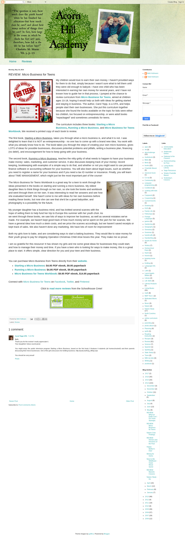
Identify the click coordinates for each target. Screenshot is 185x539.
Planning (148, 328)
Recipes (148, 339)
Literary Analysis (151, 284)
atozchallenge (150, 152)
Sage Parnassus (170, 170)
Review (17, 322)
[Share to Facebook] (43, 319)
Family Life (149, 211)
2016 (147, 377)
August (149, 400)
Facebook (60, 281)
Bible (146, 160)
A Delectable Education (168, 148)
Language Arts (150, 266)
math (146, 293)
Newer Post (13, 401)
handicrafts (149, 235)
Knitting (147, 263)
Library (147, 278)
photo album (149, 326)
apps (146, 147)
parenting (148, 323)
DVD (146, 208)
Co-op (147, 178)
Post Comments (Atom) (27, 405)
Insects (147, 256)
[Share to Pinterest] (46, 319)
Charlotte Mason (151, 168)
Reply (17, 359)
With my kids (149, 358)
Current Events (150, 201)
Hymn (147, 253)
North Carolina (150, 313)
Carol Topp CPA (21, 336)
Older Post (130, 401)
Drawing (148, 206)
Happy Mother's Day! (151, 449)
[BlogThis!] (38, 319)
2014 (147, 383)
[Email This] (35, 319)
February (150, 489)
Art (146, 150)
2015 (147, 380)
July (148, 404)
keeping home (150, 258)
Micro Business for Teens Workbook (36, 273)
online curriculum (151, 318)
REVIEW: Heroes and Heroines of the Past (152, 441)
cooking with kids (151, 191)
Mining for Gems (150, 455)
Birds (146, 163)
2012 (147, 500)
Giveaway (148, 230)
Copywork (148, 195)
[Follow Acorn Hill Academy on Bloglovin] (154, 137)
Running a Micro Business (83, 127)
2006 (147, 519)
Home (12, 61)
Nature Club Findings (151, 434)
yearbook (148, 364)
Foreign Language (148, 218)
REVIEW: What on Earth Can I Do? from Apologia (152, 416)
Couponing (149, 198)
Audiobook (149, 157)
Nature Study (149, 309)
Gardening (148, 224)
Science (148, 344)
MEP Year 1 (149, 296)
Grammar (148, 232)
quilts (147, 331)
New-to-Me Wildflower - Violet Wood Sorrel (152, 463)
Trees (147, 355)
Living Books (149, 288)
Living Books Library (168, 167)
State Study (149, 352)
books (147, 165)
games (147, 221)
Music (147, 303)
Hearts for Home (151, 241)
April (149, 483)
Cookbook (148, 188)
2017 (147, 373)
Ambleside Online (168, 153)
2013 (147, 497)
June (149, 407)
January (150, 492)
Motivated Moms (151, 299)
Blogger (107, 534)
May (148, 410)
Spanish (148, 347)
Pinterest (84, 281)
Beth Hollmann (152, 73)
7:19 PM (31, 336)
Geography (149, 227)
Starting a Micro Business (30, 265)
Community (149, 180)
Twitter (70, 281)
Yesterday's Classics (168, 179)
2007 (147, 516)
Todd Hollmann (153, 77)
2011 (147, 503)
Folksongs (148, 214)
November (151, 389)
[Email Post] (31, 319)
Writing (147, 361)
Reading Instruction (148, 335)
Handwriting (149, 238)
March (149, 486)
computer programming (150, 184)
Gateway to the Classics (169, 157)
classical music (150, 173)
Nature (147, 306)
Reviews (27, 61)
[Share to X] (41, 319)
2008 (147, 512)
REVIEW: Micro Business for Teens (151, 426)
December (151, 386)
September (151, 395)
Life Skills (148, 281)
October (150, 392)
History (147, 245)
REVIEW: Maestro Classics (151, 472)
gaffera (91, 534)
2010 (147, 506)
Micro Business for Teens (96, 97)
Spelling (148, 350)
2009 (147, 509)
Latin (146, 271)
